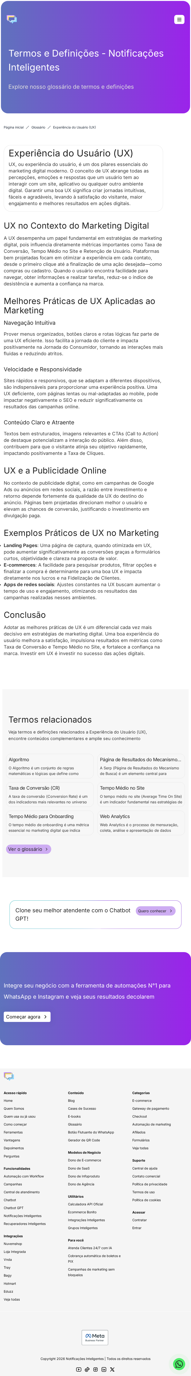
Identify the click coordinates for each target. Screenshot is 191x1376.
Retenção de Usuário (107, 251)
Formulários (141, 1140)
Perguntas (11, 1156)
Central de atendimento (22, 1192)
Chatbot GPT (14, 1208)
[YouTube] (79, 1369)
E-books (74, 1116)
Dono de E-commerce (84, 1160)
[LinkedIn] (104, 1369)
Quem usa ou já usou (19, 1116)
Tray (7, 1267)
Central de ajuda (144, 1168)
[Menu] (179, 19)
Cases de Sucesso (82, 1108)
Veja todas (12, 1299)
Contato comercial (146, 1176)
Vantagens (12, 1140)
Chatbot (10, 1200)
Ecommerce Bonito (82, 1212)
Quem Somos (14, 1108)
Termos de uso (143, 1192)
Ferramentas (13, 1132)
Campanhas (13, 1184)
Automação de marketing (151, 1124)
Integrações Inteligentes (86, 1220)
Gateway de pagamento (150, 1108)
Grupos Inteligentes (83, 1228)
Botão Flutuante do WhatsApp (91, 1132)
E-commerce (142, 1100)
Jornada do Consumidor (70, 347)
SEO (67, 400)
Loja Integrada (15, 1252)
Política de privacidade (149, 1184)
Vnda (8, 1259)
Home (8, 1100)
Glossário (38, 127)
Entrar (136, 1228)
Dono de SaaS (79, 1168)
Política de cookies (146, 1200)
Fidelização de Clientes (93, 578)
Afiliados (138, 1132)
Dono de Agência (81, 1184)
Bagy (8, 1275)
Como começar (15, 1124)
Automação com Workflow (24, 1176)
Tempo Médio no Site (54, 251)
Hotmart (10, 1283)
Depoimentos (14, 1148)
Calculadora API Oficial (85, 1204)
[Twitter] (112, 1369)
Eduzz (8, 1291)
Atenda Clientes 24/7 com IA (90, 1248)
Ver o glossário (25, 849)
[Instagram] (95, 1369)
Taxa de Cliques (85, 453)
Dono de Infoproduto (84, 1176)
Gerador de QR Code (84, 1140)
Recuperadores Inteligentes (25, 1224)
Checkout (139, 1116)
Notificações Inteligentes (22, 1216)
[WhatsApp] (179, 1364)
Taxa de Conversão (25, 647)
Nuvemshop (13, 1244)
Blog (71, 1100)
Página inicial (14, 127)
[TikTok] (87, 1369)
